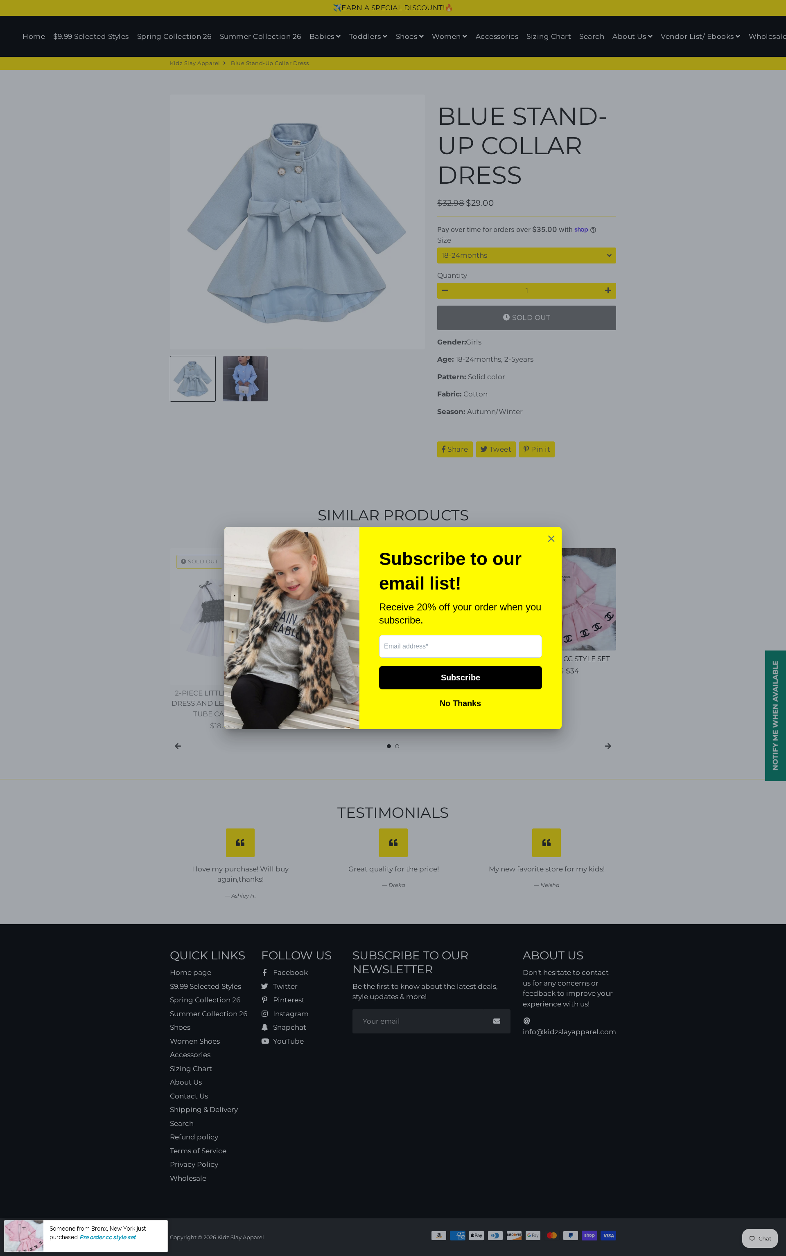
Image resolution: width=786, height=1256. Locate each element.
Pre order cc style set (107, 1236)
